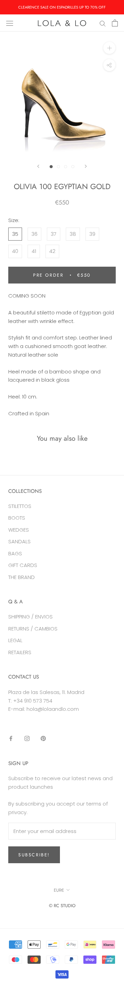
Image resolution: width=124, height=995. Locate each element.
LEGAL (15, 640)
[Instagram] (27, 738)
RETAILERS (19, 652)
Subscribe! (34, 855)
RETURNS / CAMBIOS (33, 628)
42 (52, 251)
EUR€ (59, 890)
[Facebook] (10, 738)
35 (15, 234)
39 (92, 234)
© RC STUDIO (62, 905)
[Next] (86, 166)
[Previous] (38, 166)
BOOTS (16, 517)
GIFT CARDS (22, 565)
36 (34, 234)
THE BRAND (21, 577)
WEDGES (18, 529)
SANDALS (19, 541)
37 (53, 234)
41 (34, 251)
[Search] (103, 23)
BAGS (15, 553)
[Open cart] (115, 23)
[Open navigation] (9, 23)
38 (73, 234)
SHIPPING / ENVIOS (30, 616)
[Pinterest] (43, 738)
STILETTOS (19, 506)
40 (15, 251)
